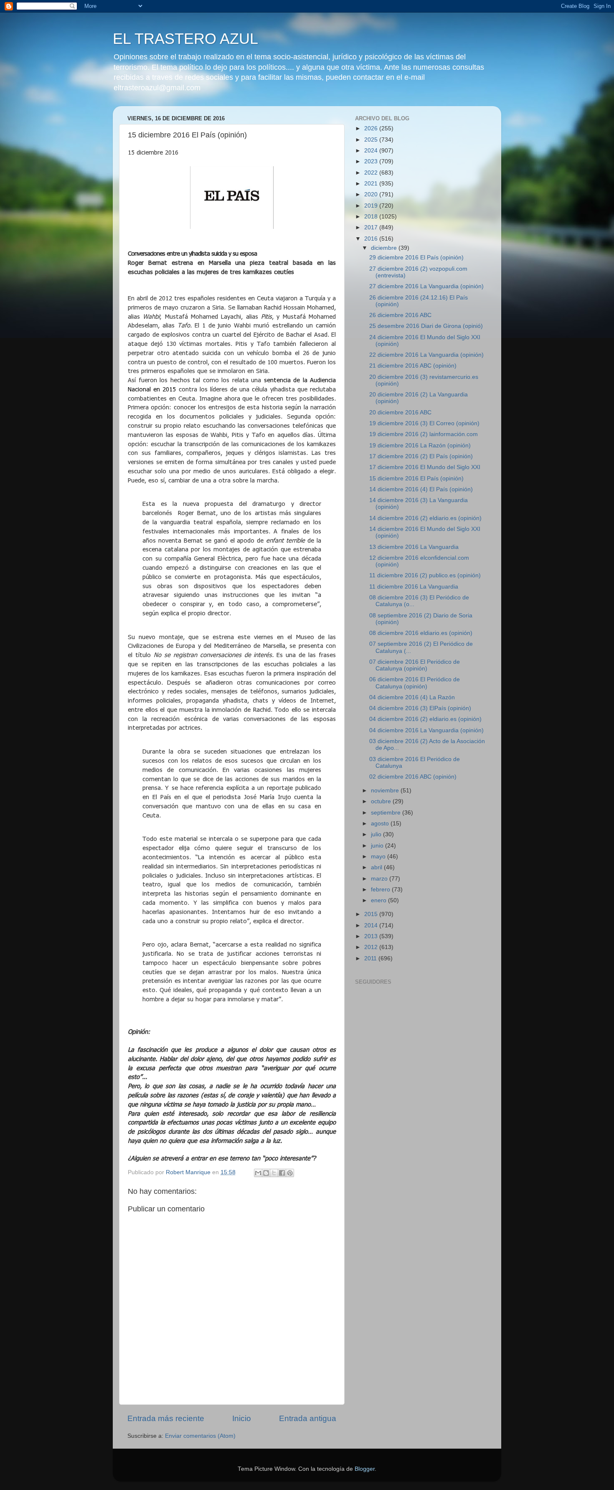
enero (379, 900)
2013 (371, 936)
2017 (371, 227)
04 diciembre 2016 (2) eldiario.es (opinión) (425, 719)
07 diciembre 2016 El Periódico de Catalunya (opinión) (414, 665)
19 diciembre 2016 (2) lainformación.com (423, 434)
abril (377, 867)
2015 (371, 914)
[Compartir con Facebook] (282, 1173)
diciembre (384, 248)
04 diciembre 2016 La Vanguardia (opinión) (426, 730)
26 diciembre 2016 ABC (400, 315)
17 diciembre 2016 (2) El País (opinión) (421, 456)
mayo (379, 856)
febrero (381, 889)
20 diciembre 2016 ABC (400, 412)
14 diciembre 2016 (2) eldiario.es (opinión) (425, 518)
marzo (380, 879)
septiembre (386, 813)
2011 (371, 958)
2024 (371, 150)
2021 (371, 183)
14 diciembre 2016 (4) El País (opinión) (421, 489)
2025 (371, 140)
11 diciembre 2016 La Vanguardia (413, 587)
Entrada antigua (307, 1418)
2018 (371, 216)
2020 (371, 194)
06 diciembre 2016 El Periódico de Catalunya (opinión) (414, 682)
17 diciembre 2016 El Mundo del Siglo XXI (424, 467)
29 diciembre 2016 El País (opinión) (416, 257)
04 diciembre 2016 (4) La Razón (412, 697)
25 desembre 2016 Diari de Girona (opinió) (426, 326)
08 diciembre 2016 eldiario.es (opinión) (420, 633)
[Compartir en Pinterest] (290, 1173)
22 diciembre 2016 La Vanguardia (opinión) (426, 355)
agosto (381, 823)
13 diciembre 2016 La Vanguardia (414, 547)
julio (377, 834)
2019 (371, 206)
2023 (371, 161)
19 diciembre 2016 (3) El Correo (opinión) (424, 423)
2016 (371, 239)
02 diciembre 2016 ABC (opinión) (413, 777)
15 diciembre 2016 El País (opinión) (416, 478)
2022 (371, 173)
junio (378, 846)
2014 (371, 925)
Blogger (365, 1469)
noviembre (386, 790)
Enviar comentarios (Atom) (200, 1436)
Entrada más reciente (165, 1418)
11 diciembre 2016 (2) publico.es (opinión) (425, 575)
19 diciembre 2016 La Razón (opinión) (420, 445)
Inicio (241, 1418)
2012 (371, 947)
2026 (371, 128)
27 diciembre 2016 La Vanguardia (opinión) (426, 286)
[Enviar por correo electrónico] (258, 1173)
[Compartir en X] (274, 1173)
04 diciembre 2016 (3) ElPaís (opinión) (420, 708)
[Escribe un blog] (266, 1173)
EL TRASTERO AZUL (185, 38)
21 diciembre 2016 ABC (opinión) (413, 366)
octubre (382, 801)
